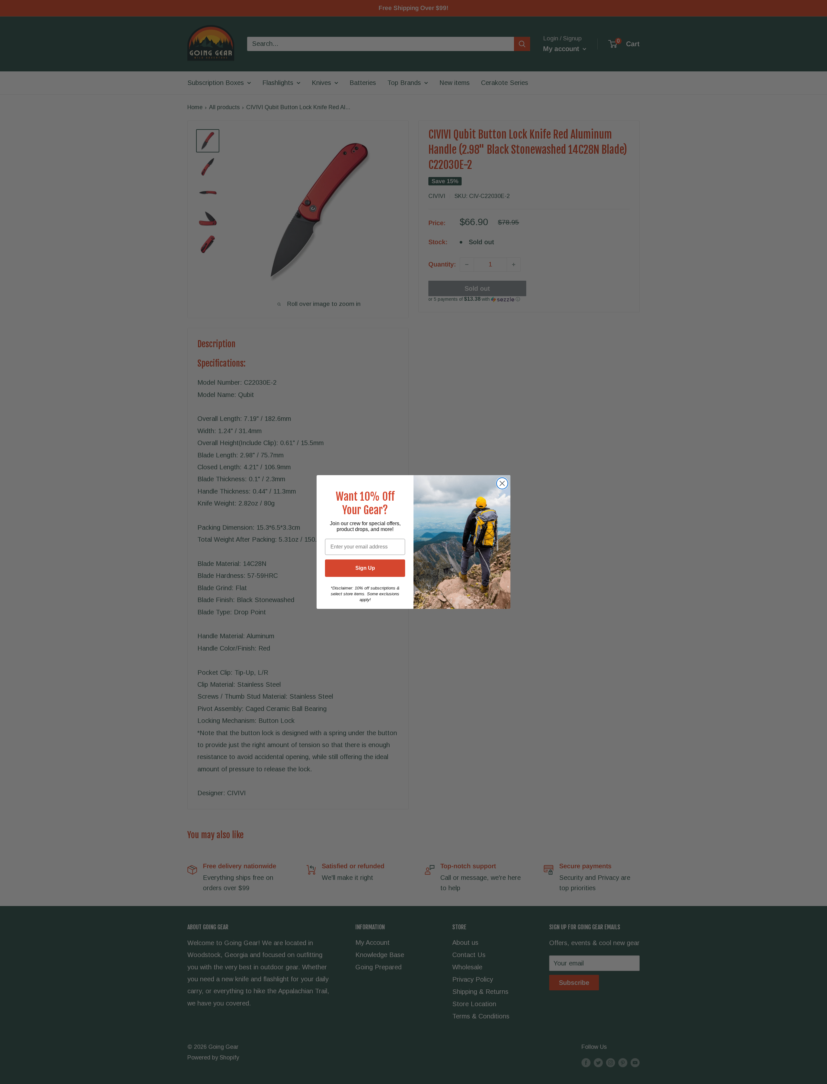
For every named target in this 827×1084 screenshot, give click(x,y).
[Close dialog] (502, 483)
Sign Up (365, 568)
